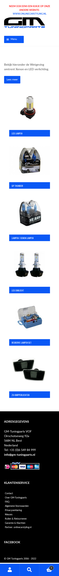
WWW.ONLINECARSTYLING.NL (29, 14)
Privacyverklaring (13, 510)
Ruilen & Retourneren (16, 519)
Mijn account (10, 570)
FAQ (7, 502)
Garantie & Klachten (15, 523)
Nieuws (8, 514)
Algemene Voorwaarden (17, 506)
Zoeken (29, 570)
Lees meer (12, 79)
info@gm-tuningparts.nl (19, 454)
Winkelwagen (45, 567)
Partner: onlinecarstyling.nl (18, 527)
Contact (9, 493)
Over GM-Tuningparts (16, 498)
